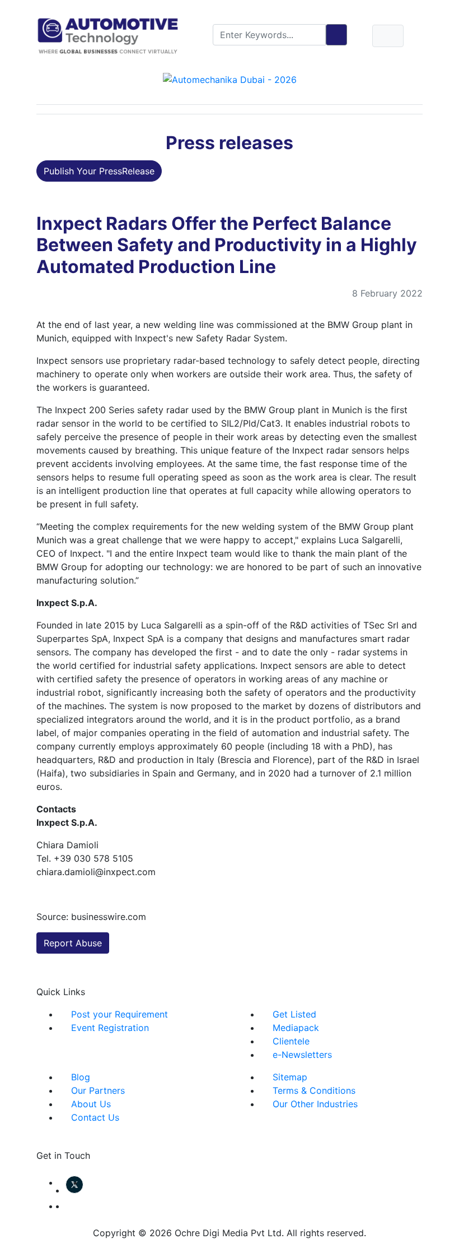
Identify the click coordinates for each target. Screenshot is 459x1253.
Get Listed (294, 1014)
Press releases (229, 143)
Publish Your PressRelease (99, 171)
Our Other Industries (315, 1103)
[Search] (336, 34)
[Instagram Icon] (62, 1206)
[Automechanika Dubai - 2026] (230, 78)
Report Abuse (73, 943)
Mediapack (296, 1027)
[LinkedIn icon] (86, 1182)
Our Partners (98, 1090)
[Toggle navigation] (388, 36)
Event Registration (110, 1027)
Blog (80, 1077)
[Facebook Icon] (62, 1182)
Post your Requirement (119, 1014)
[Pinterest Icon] (68, 1206)
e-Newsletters (302, 1054)
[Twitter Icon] (74, 1190)
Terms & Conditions (314, 1090)
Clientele (291, 1041)
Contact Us (95, 1117)
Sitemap (290, 1077)
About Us (91, 1103)
